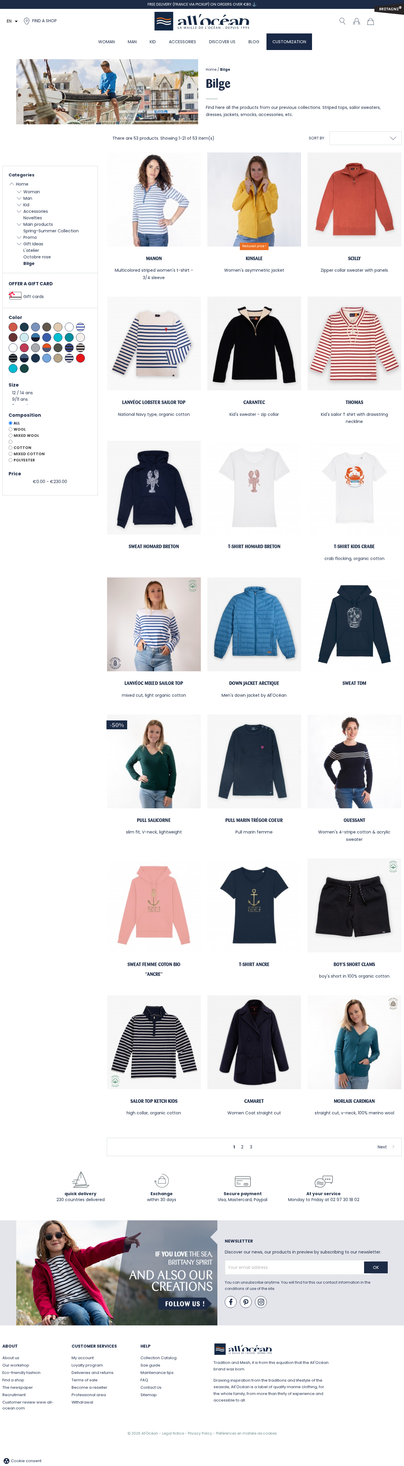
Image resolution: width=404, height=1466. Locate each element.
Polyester (24, 460)
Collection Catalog (158, 1357)
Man (27, 198)
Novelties (32, 218)
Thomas (354, 402)
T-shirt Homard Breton (254, 546)
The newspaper (17, 1387)
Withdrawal (82, 1402)
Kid (26, 205)
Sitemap (148, 1394)
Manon (154, 258)
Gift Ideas (33, 244)
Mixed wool (26, 435)
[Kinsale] (254, 199)
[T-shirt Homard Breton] (254, 488)
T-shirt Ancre (254, 964)
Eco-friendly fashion (21, 1372)
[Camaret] (254, 1042)
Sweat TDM (354, 683)
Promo (30, 237)
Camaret (254, 1101)
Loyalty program (87, 1365)
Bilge (29, 263)
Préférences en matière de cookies (246, 1433)
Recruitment (14, 1394)
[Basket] (372, 21)
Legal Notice (173, 1433)
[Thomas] (354, 343)
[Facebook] (231, 1302)
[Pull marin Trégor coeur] (254, 761)
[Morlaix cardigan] (354, 1042)
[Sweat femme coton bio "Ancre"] (154, 905)
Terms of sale (85, 1380)
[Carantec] (254, 343)
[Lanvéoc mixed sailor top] (154, 624)
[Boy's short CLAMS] (354, 905)
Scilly (354, 258)
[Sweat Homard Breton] (154, 488)
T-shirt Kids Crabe (354, 546)
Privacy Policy (200, 1433)
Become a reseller (89, 1387)
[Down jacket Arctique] (254, 624)
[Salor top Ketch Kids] (154, 1042)
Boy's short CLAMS (354, 964)
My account (83, 1357)
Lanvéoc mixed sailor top (154, 683)
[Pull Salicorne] (154, 761)
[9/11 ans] (50, 399)
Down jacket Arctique (254, 683)
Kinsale (254, 258)
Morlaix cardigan (354, 1101)
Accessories (35, 211)
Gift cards (33, 297)
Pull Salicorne (154, 820)
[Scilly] (354, 199)
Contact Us (150, 1387)
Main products (38, 224)
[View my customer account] (356, 21)
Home (22, 184)
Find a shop (13, 1380)
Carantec (254, 402)
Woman (31, 192)
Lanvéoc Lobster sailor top (153, 402)
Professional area (89, 1394)
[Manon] (154, 199)
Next (382, 1147)
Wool (20, 429)
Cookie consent (22, 1461)
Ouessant (354, 820)
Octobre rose (37, 257)
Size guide (150, 1365)
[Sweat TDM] (354, 624)
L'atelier (31, 250)
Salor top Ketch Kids (153, 1101)
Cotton (22, 447)
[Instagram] (261, 1302)
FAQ (144, 1380)
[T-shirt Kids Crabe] (354, 488)
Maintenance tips (157, 1372)
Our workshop (15, 1365)
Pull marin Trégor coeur (254, 820)
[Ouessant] (354, 761)
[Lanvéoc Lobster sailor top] (154, 343)
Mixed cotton (29, 453)
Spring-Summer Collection (51, 231)
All (17, 423)
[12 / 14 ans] (50, 393)
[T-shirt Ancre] (254, 905)
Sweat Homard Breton (154, 546)
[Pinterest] (246, 1302)
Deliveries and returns (93, 1372)
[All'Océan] (202, 21)
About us (10, 1357)
